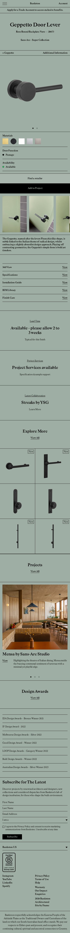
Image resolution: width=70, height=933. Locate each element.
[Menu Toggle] (4, 3)
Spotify (6, 886)
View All (35, 438)
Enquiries (40, 894)
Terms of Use (42, 879)
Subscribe (12, 837)
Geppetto (9, 53)
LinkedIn (7, 883)
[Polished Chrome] (30, 141)
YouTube (7, 879)
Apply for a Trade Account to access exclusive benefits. (35, 10)
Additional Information (55, 53)
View (5, 661)
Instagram (8, 876)
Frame (45, 905)
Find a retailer (35, 178)
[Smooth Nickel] (38, 141)
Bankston (35, 3)
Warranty (40, 887)
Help (37, 883)
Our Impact (41, 891)
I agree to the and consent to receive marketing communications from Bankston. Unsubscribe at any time (32, 828)
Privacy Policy (23, 827)
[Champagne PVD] (5, 141)
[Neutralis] (22, 141)
